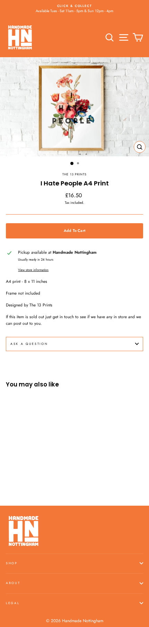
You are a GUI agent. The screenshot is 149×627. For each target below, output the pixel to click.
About (13, 583)
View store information (33, 270)
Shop (12, 563)
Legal (12, 603)
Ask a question (29, 343)
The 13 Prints (74, 174)
